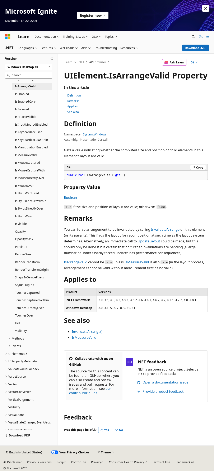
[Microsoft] (7, 36)
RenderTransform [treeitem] (27, 262)
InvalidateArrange (165, 229)
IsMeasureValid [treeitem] (26, 155)
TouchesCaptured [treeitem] (27, 293)
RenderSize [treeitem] (23, 254)
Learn (69, 62)
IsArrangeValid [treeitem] (25, 86)
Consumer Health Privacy (126, 462)
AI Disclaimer (12, 462)
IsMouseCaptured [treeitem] (27, 163)
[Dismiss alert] (205, 8)
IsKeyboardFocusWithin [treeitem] (31, 140)
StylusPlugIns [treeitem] (24, 285)
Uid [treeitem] (17, 323)
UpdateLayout (149, 241)
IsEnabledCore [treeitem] (25, 101)
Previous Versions (39, 462)
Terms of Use (161, 462)
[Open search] (193, 36)
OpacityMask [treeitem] (24, 239)
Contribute (78, 462)
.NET (81, 62)
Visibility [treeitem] (21, 331)
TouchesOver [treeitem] (24, 315)
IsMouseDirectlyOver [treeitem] (29, 178)
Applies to (74, 106)
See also (73, 112)
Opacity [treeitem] (20, 231)
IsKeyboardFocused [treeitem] (28, 132)
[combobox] (28, 67)
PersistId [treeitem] (21, 247)
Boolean (70, 197)
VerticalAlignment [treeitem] (20, 400)
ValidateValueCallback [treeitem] (23, 369)
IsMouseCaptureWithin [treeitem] (31, 170)
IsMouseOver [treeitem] (24, 186)
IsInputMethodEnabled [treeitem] (31, 124)
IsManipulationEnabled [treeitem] (31, 147)
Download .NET (196, 48)
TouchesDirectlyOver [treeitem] (29, 308)
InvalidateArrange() (87, 331)
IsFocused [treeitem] (22, 109)
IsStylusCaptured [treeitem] (27, 193)
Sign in (204, 36)
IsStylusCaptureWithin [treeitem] (30, 201)
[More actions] (204, 62)
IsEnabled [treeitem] (22, 94)
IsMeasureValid (137, 262)
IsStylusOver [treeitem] (24, 216)
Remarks (73, 101)
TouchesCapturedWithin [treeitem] (32, 300)
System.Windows (95, 134)
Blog (60, 462)
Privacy (96, 462)
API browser (97, 62)
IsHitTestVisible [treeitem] (25, 117)
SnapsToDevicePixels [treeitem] (29, 277)
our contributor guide (90, 390)
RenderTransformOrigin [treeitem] (32, 270)
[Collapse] (52, 58)
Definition (74, 95)
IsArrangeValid (75, 262)
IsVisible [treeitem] (21, 224)
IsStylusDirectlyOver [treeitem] (29, 208)
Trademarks (183, 462)
